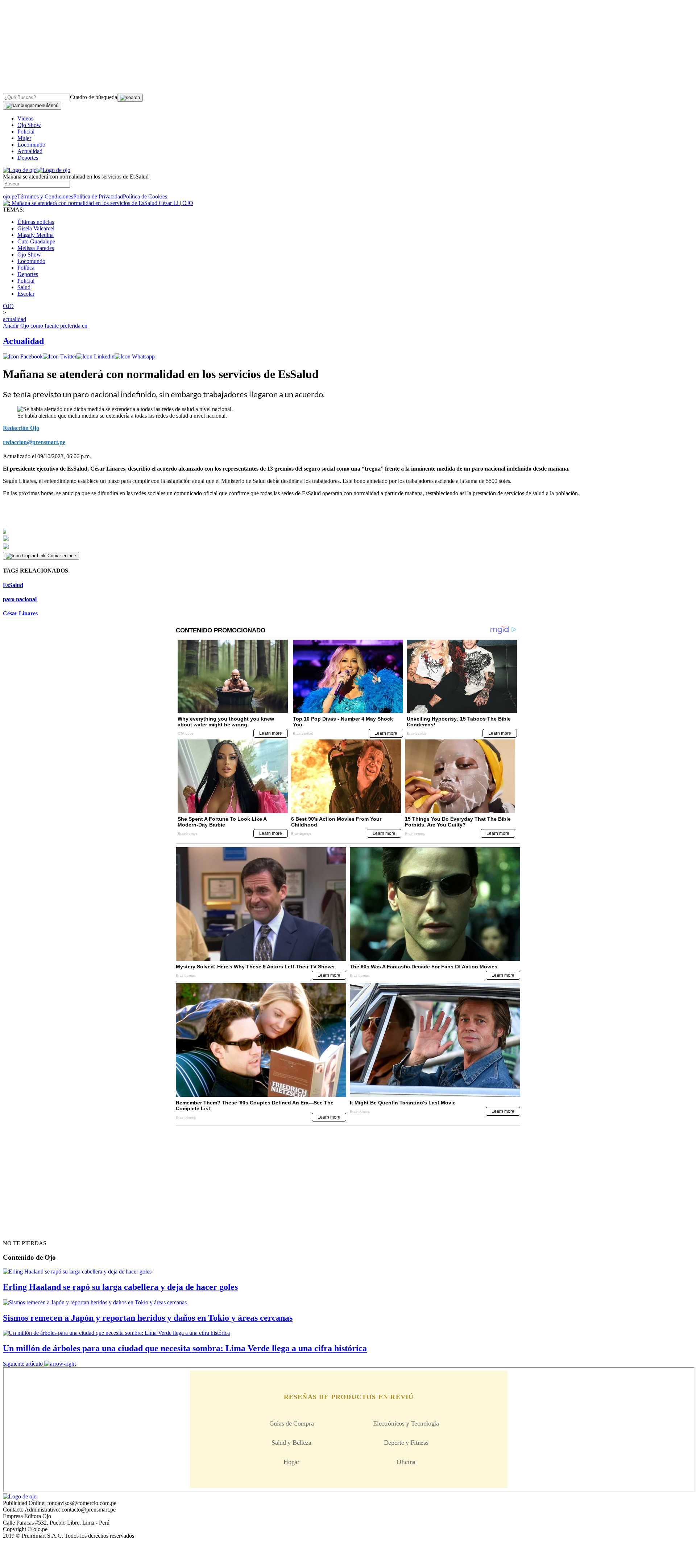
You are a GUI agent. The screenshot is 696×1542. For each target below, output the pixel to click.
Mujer (24, 138)
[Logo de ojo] (20, 170)
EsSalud (13, 585)
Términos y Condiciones (45, 196)
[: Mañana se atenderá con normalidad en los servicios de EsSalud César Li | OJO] (98, 203)
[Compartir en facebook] (23, 356)
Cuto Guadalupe (36, 241)
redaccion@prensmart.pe (34, 442)
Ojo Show (29, 125)
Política (25, 267)
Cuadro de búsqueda (93, 97)
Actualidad (29, 151)
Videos (25, 118)
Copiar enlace (61, 555)
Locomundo (31, 145)
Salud (23, 287)
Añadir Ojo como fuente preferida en (45, 326)
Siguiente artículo (23, 1364)
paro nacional (20, 599)
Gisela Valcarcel (35, 228)
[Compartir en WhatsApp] (135, 356)
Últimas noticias (35, 222)
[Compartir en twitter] (59, 356)
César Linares (20, 613)
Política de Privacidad (98, 196)
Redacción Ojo (21, 428)
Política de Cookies (145, 196)
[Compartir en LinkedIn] (95, 356)
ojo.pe (10, 196)
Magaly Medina (35, 235)
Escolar (25, 294)
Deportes (27, 158)
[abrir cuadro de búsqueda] (130, 98)
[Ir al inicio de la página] (19, 1230)
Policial (25, 131)
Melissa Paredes (35, 248)
